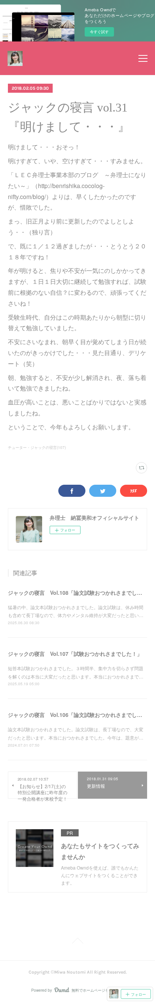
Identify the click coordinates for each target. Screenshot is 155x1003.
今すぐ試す (99, 31)
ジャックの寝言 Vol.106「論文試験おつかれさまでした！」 (80, 714)
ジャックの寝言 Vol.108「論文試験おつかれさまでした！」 (80, 592)
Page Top (77, 942)
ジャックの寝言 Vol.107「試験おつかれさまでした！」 (75, 653)
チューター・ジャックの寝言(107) (37, 447)
